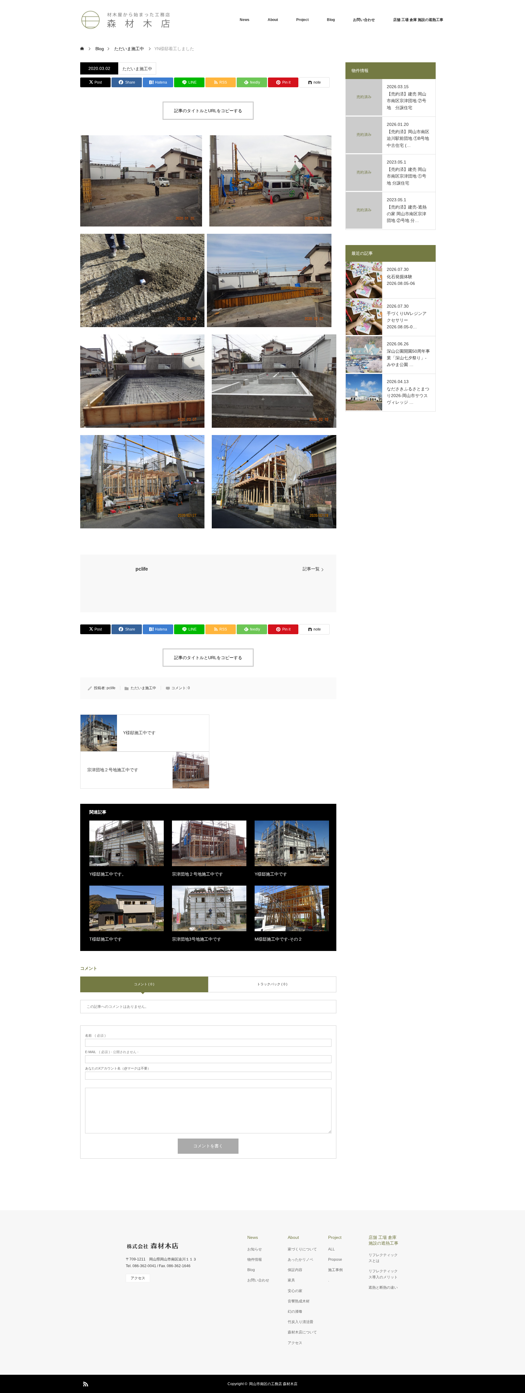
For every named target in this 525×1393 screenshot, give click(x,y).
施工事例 (335, 1270)
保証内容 (295, 1270)
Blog (331, 20)
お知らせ (254, 1249)
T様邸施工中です (105, 939)
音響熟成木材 (299, 1301)
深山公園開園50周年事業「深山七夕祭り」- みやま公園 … (408, 358)
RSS (84, 1383)
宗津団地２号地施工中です (197, 874)
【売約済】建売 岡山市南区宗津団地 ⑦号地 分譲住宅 (406, 101)
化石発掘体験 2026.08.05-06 (401, 280)
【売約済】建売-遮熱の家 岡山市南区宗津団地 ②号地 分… (407, 214)
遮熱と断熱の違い (383, 1287)
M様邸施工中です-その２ (278, 939)
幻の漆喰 (295, 1311)
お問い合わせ (364, 20)
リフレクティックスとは (383, 1258)
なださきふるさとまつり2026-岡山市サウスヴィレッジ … (408, 395)
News (244, 20)
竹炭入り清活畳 (300, 1322)
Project (302, 20)
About (273, 20)
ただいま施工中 (137, 68)
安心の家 (295, 1291)
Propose (335, 1259)
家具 (291, 1280)
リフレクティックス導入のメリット (383, 1274)
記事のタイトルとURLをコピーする (208, 110)
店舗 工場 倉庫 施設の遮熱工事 (418, 20)
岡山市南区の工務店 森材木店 (273, 1384)
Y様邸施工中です (271, 874)
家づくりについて (302, 1249)
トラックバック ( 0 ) (272, 984)
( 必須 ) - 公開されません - (112, 1052)
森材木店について (302, 1332)
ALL (331, 1249)
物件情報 (254, 1259)
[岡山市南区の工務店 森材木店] (125, 20)
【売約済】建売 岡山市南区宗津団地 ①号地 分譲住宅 (406, 176)
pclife (142, 569)
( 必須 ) (95, 1035)
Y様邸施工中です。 (107, 874)
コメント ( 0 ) (144, 984)
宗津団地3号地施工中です (196, 939)
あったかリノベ (300, 1259)
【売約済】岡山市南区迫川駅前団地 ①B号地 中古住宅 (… (408, 138)
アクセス (295, 1343)
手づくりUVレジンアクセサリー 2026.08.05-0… (407, 320)
